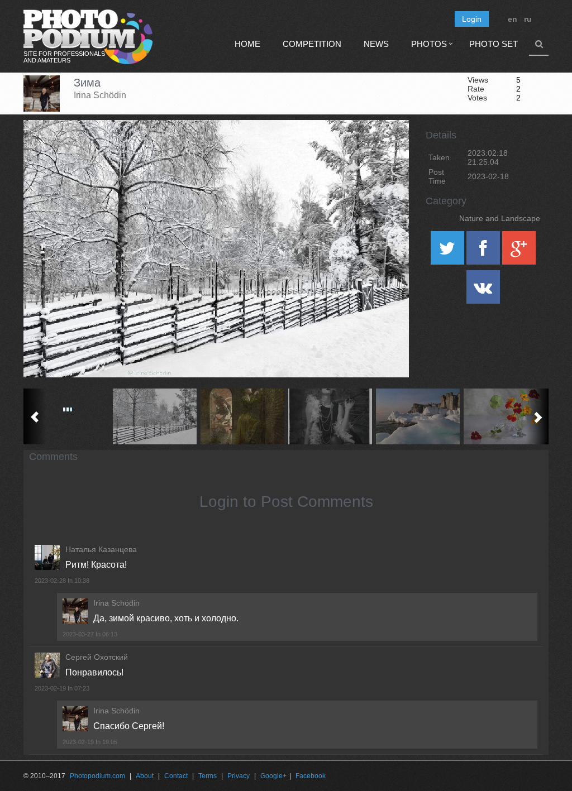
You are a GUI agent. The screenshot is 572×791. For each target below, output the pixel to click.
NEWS (376, 44)
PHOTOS (429, 44)
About (145, 776)
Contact (176, 776)
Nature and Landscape (499, 218)
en (512, 19)
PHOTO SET (493, 44)
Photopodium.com (97, 776)
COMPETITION (312, 44)
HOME (247, 44)
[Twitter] (448, 251)
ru (528, 19)
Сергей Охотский (96, 657)
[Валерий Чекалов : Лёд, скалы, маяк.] (418, 416)
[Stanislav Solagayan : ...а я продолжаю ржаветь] (243, 416)
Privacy (238, 776)
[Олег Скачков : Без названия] (330, 416)
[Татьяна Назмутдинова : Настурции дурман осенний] (506, 416)
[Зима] (386, 148)
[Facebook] (484, 251)
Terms (207, 776)
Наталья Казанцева (101, 549)
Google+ (273, 776)
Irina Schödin (100, 95)
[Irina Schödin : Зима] (155, 416)
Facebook (310, 776)
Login (472, 19)
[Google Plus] (519, 251)
